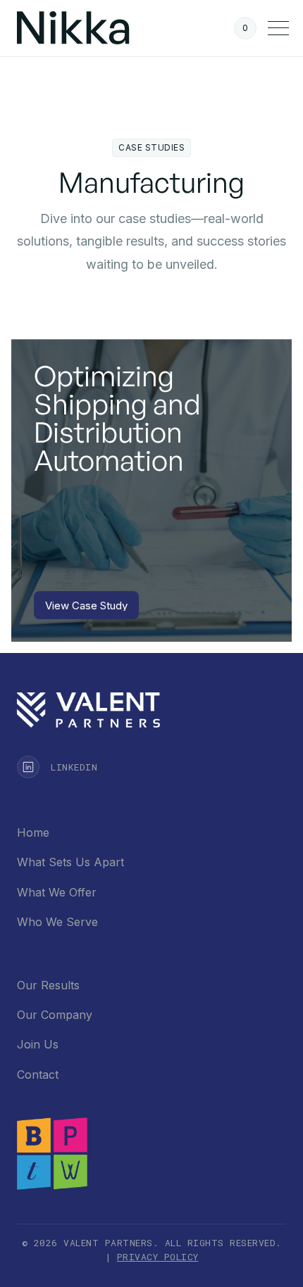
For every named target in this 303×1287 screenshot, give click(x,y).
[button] (245, 28)
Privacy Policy (158, 1256)
